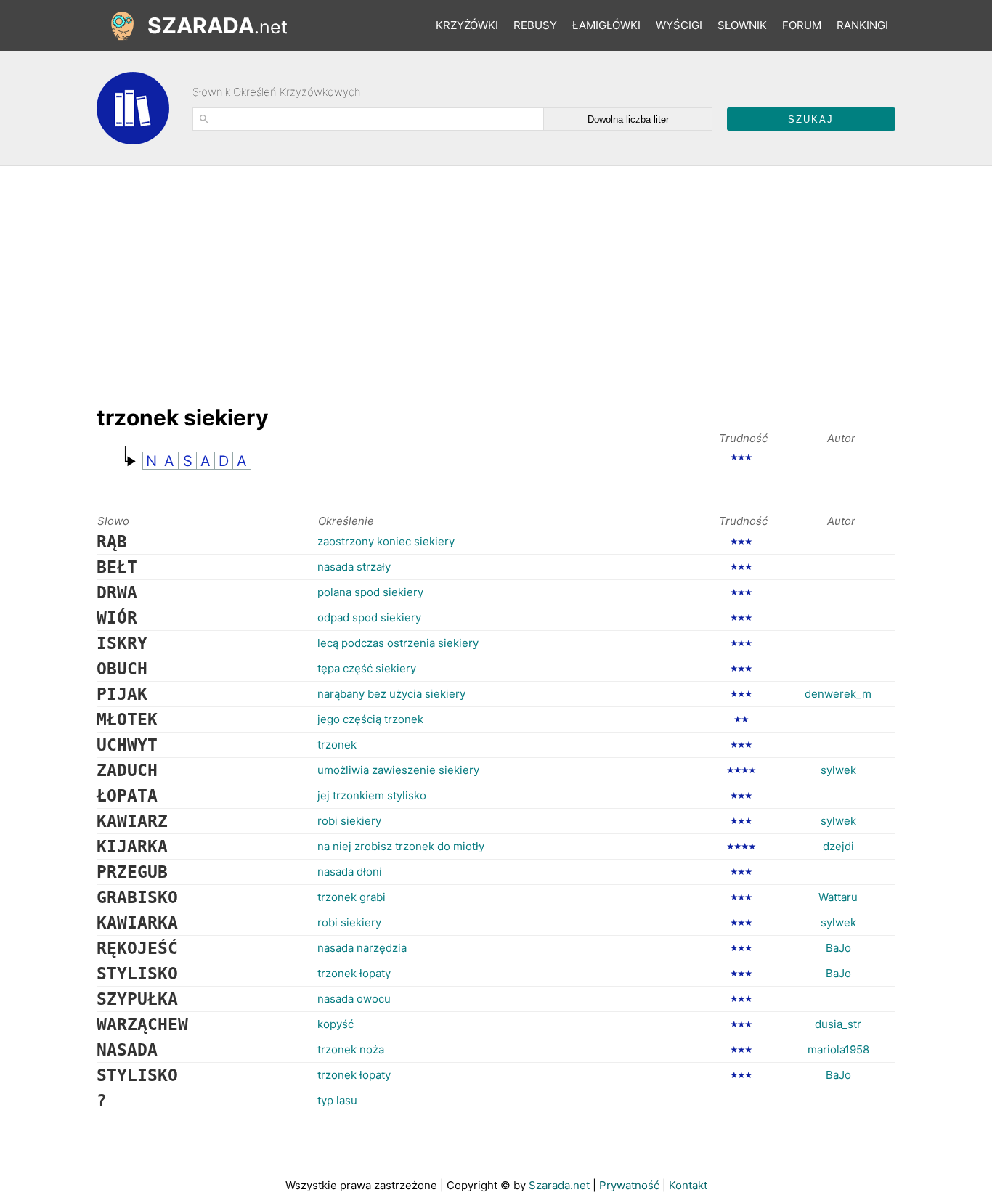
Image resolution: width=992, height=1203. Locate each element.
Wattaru (838, 897)
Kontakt (688, 1185)
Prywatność (629, 1185)
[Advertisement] (361, 278)
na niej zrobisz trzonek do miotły (400, 846)
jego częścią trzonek (370, 719)
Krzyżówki (467, 25)
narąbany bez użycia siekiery (391, 694)
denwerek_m (838, 694)
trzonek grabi (351, 897)
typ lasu (337, 1100)
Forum (801, 25)
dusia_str (838, 1024)
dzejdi (838, 846)
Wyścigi (679, 25)
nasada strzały (354, 567)
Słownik (742, 25)
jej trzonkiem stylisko (371, 795)
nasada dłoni (349, 871)
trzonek (337, 744)
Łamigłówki (606, 25)
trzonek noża (350, 1049)
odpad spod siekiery (369, 617)
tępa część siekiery (366, 668)
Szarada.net (559, 1185)
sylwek (838, 770)
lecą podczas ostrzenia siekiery (398, 643)
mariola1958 (838, 1049)
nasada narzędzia (362, 948)
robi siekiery (349, 821)
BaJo (838, 948)
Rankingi (862, 25)
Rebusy (535, 25)
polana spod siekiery (370, 592)
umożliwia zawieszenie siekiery (398, 770)
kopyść (335, 1024)
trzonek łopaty (354, 973)
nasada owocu (354, 999)
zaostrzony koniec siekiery (386, 541)
